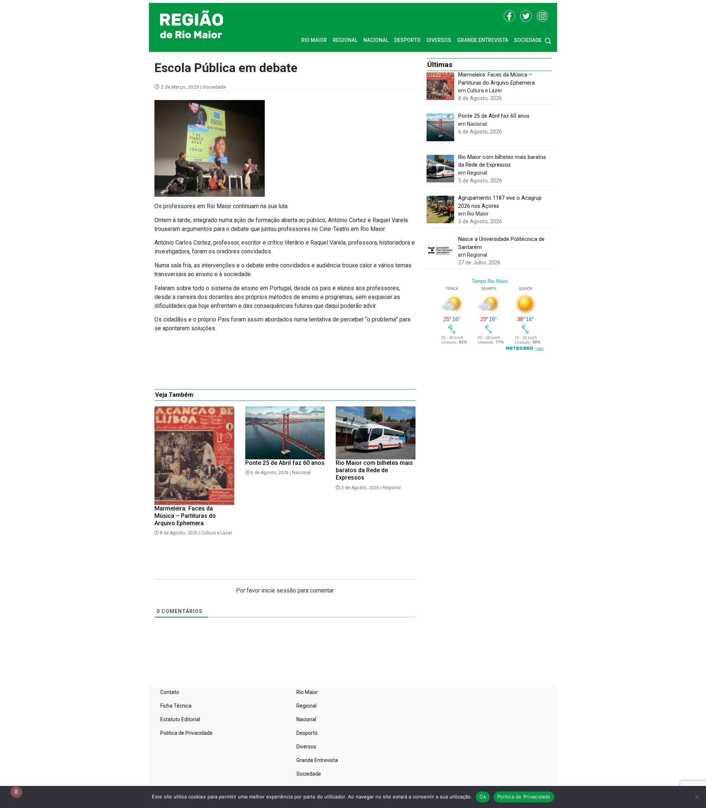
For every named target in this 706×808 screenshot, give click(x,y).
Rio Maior (314, 40)
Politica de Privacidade (186, 733)
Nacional (375, 40)
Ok (482, 797)
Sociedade (528, 40)
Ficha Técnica (176, 706)
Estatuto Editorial (180, 719)
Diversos (439, 40)
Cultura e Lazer (216, 532)
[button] (548, 40)
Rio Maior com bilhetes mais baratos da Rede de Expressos (374, 470)
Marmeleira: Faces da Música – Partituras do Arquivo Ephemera (185, 516)
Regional (345, 40)
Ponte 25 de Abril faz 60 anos (285, 462)
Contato (169, 692)
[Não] (696, 797)
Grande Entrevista (482, 40)
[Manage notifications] (16, 792)
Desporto (407, 40)
